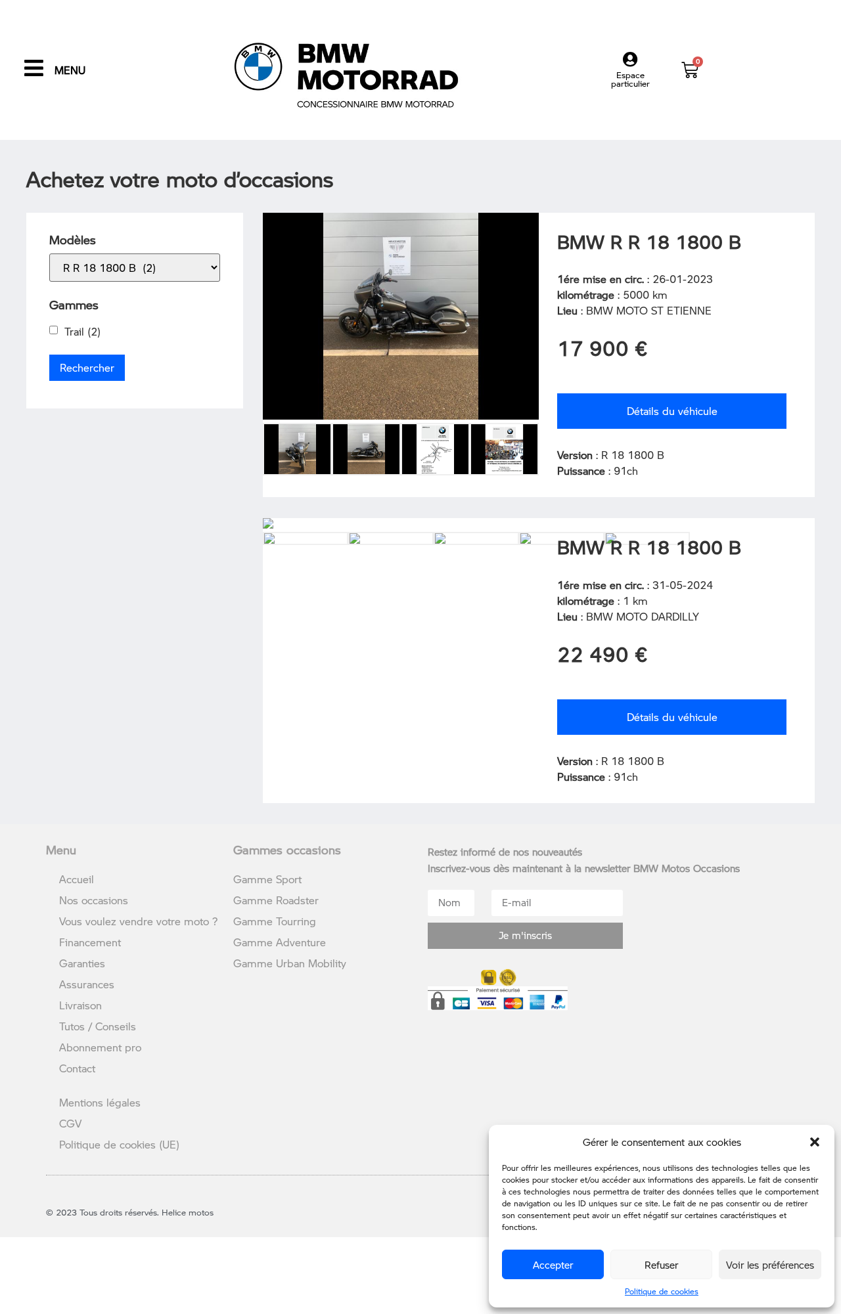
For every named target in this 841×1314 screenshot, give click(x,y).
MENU (70, 69)
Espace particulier (630, 79)
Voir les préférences (770, 1265)
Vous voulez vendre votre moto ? (138, 921)
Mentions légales (100, 1102)
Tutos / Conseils (97, 1026)
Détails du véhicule (672, 410)
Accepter (553, 1265)
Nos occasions (93, 900)
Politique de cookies (661, 1291)
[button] (814, 1142)
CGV (70, 1123)
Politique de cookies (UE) (119, 1144)
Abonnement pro (100, 1047)
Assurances (86, 984)
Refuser (661, 1265)
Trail (82, 331)
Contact (77, 1068)
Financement (90, 942)
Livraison (80, 1005)
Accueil (76, 879)
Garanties (82, 963)
